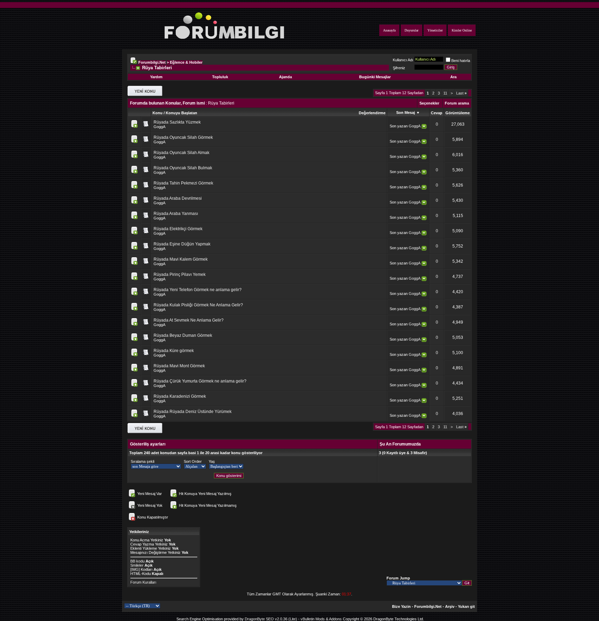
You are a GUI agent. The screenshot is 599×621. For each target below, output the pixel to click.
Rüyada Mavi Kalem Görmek (181, 259)
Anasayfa (389, 30)
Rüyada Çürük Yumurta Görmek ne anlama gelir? (200, 381)
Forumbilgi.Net (152, 62)
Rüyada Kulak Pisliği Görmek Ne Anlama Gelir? (198, 305)
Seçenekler (429, 103)
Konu (158, 113)
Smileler (137, 565)
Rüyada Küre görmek (174, 350)
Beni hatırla (460, 60)
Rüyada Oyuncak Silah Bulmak (183, 167)
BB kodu (137, 561)
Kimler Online (462, 30)
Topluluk (220, 77)
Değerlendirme (372, 113)
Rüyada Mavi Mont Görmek (179, 365)
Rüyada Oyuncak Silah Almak (181, 152)
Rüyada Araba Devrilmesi (178, 198)
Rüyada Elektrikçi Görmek (178, 228)
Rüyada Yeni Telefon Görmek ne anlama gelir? (198, 289)
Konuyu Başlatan (181, 113)
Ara (453, 77)
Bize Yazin (401, 606)
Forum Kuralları (143, 582)
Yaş (212, 461)
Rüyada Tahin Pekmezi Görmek (183, 183)
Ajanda (285, 77)
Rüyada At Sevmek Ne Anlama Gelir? (189, 320)
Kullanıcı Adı (403, 60)
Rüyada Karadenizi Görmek (180, 396)
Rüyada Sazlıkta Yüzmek (177, 122)
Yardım (156, 77)
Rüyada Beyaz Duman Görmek (183, 335)
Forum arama (457, 103)
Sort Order (193, 461)
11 (445, 93)
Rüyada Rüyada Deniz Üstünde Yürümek (193, 411)
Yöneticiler (435, 30)
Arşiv (449, 606)
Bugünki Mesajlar (375, 77)
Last (461, 93)
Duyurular (411, 30)
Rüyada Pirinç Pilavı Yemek (180, 274)
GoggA (159, 127)
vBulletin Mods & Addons (321, 619)
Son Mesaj (406, 112)
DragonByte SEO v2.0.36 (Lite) (271, 619)
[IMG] (135, 569)
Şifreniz (399, 68)
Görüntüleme (457, 113)
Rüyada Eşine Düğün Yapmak (182, 244)
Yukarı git (466, 606)
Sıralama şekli (142, 461)
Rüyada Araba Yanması (176, 213)
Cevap (436, 113)
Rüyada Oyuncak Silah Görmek (183, 137)
